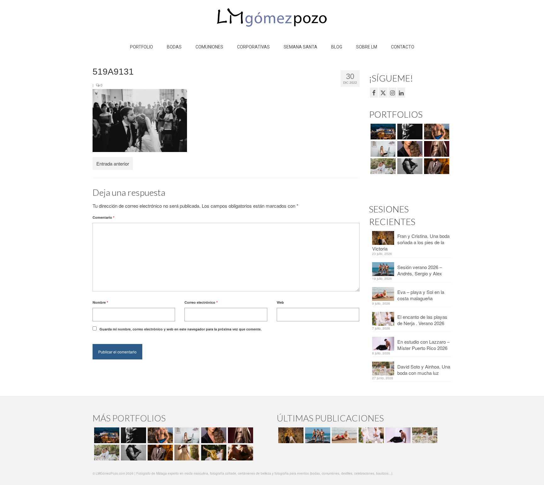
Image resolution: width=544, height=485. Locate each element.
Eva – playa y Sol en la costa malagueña (420, 295)
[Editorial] (213, 452)
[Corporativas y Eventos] (382, 149)
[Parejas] (239, 452)
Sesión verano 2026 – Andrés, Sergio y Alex (419, 270)
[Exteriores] (435, 166)
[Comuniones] (186, 452)
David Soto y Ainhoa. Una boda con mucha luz (423, 369)
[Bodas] (382, 166)
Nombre (100, 302)
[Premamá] (409, 131)
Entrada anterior (112, 163)
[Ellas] (409, 149)
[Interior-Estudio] (409, 166)
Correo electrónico (201, 302)
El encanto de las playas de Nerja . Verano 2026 (422, 319)
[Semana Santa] (382, 131)
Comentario (103, 217)
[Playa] (435, 131)
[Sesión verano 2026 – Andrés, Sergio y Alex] (316, 435)
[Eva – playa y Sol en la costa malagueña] (343, 435)
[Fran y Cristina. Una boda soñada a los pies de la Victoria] (290, 435)
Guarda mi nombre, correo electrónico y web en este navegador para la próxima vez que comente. (180, 329)
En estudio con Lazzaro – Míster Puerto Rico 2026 (423, 344)
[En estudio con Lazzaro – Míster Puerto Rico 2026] (397, 435)
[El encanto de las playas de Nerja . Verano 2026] (370, 435)
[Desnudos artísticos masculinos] (435, 149)
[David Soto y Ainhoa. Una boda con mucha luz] (424, 435)
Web (280, 302)
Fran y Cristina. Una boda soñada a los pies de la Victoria (411, 242)
